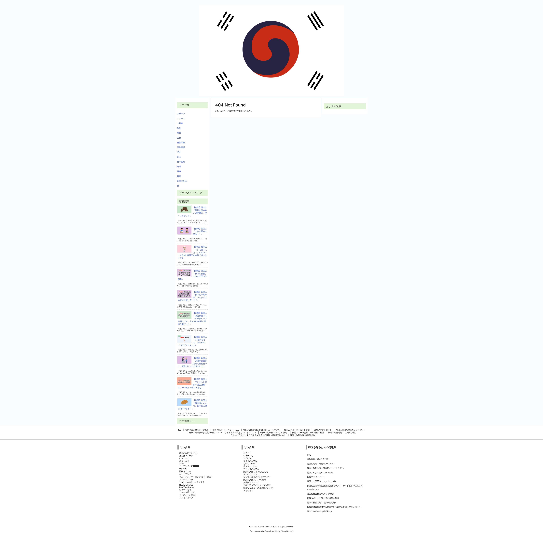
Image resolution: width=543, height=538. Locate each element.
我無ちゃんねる (250, 466)
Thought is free (286, 531)
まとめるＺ (248, 490)
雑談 (179, 176)
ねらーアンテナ (186, 474)
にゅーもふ (184, 458)
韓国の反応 (182, 181)
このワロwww (249, 463)
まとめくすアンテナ (252, 474)
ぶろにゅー (248, 458)
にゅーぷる (184, 461)
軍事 (179, 171)
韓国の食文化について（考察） (321, 493)
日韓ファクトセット (316, 477)
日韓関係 (181, 147)
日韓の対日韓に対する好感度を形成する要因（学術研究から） (335, 507)
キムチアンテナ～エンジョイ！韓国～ (196, 477)
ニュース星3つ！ (186, 492)
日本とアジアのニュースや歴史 (257, 485)
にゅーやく (248, 455)
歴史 (179, 152)
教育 (179, 133)
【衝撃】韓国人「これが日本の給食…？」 (200, 231)
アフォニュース (186, 497)
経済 (179, 166)
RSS (309, 455)
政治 (179, 128)
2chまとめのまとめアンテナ (191, 482)
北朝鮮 (180, 123)
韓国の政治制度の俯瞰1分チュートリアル (325, 468)
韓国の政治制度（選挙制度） (320, 511)
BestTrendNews (186, 487)
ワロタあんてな (250, 461)
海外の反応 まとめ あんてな (255, 471)
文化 (179, 137)
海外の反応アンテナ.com (254, 479)
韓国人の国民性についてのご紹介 (322, 481)
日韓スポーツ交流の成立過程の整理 (323, 498)
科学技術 (181, 161)
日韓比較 (181, 142)
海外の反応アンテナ (188, 453)
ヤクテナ (247, 453)
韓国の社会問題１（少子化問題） (322, 502)
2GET (181, 463)
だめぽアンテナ (186, 455)
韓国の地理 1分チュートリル (320, 463)
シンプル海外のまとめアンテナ (257, 477)
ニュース (181, 118)
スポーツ (181, 113)
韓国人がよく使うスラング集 (320, 472)
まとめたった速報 (187, 495)
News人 (183, 468)
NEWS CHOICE (186, 485)
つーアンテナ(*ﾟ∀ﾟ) (189, 466)
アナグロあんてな (251, 469)
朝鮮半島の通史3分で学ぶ (318, 459)
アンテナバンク (186, 479)
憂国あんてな (185, 471)
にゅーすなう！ (186, 489)
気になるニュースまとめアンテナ (258, 488)
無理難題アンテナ (251, 482)
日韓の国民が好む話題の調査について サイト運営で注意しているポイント (335, 487)
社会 (179, 157)
